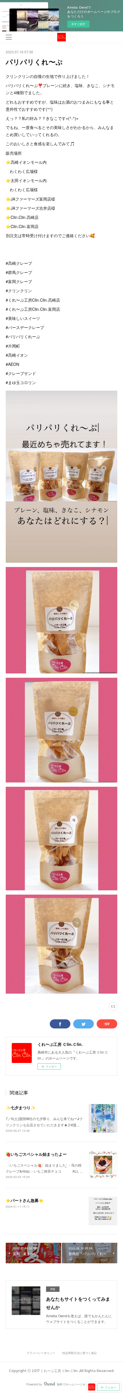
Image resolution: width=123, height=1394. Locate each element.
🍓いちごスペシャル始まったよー (36, 1154)
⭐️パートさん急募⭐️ (24, 1200)
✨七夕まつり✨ (20, 1107)
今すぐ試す (78, 24)
